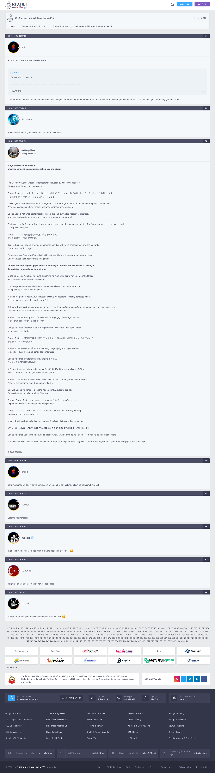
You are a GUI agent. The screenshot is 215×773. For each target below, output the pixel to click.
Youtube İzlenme (176, 726)
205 (63, 638)
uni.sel (25, 47)
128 (176, 631)
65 (178, 628)
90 (45, 631)
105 (93, 631)
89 (42, 631)
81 (19, 631)
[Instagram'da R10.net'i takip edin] (177, 679)
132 (191, 631)
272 (148, 641)
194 (20, 638)
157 (83, 635)
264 (116, 641)
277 (168, 641)
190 (206, 635)
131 (187, 631)
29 (74, 628)
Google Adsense (13, 713)
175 (150, 635)
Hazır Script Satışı (54, 732)
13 (30, 628)
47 (126, 628)
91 (48, 631)
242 (27, 641)
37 (97, 628)
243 (31, 641)
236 (186, 638)
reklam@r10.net (46, 753)
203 (55, 638)
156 (80, 635)
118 (139, 631)
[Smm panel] (159, 660)
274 (156, 641)
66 (180, 628)
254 (76, 641)
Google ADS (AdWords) (16, 738)
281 (183, 641)
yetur (182, 699)
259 (96, 641)
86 (33, 631)
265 (120, 641)
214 (98, 638)
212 (90, 638)
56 (152, 628)
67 (183, 628)
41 (109, 628)
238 (194, 638)
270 (141, 641)
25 (62, 628)
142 (27, 635)
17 (40, 628)
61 (166, 628)
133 (195, 631)
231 (165, 638)
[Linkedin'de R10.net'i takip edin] (197, 679)
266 (125, 641)
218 (113, 638)
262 (108, 641)
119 (142, 631)
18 (43, 628)
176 (154, 635)
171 (136, 635)
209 (79, 638)
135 (202, 631)
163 (106, 635)
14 (32, 628)
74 (203, 628)
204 (59, 638)
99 (71, 631)
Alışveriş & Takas (135, 713)
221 (125, 638)
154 (72, 635)
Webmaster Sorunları (96, 713)
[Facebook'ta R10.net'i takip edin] (204, 679)
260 (100, 641)
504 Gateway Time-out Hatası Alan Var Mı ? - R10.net (17, 5)
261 (104, 641)
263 (112, 641)
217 (109, 638)
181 (172, 635)
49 (131, 628)
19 (45, 628)
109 (108, 631)
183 (180, 635)
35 (91, 628)
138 (12, 635)
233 (173, 638)
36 (94, 628)
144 (35, 635)
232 (169, 638)
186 (191, 635)
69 (189, 628)
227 (149, 638)
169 (129, 635)
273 (152, 641)
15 (35, 628)
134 (199, 631)
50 (134, 628)
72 (197, 628)
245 (39, 641)
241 (206, 638)
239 (198, 638)
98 (68, 631)
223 (133, 638)
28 (71, 628)
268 (133, 641)
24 (59, 628)
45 (120, 628)
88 (39, 631)
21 (51, 628)
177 (157, 635)
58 (157, 628)
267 (128, 641)
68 (186, 628)
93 (53, 631)
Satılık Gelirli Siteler (55, 738)
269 (137, 641)
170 (132, 635)
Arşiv (100, 767)
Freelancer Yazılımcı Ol (56, 726)
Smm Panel (56, 651)
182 (176, 635)
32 (82, 628)
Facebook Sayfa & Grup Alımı (182, 738)
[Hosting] (193, 651)
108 (104, 631)
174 (147, 635)
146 (42, 635)
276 (164, 641)
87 (36, 631)
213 (94, 638)
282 (188, 641)
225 (141, 638)
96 (62, 631)
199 (39, 638)
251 (64, 641)
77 (8, 631)
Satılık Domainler (94, 719)
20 (48, 628)
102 (81, 631)
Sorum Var (91, 738)
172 (139, 635)
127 (172, 631)
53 (143, 628)
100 (74, 631)
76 (208, 628)
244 (35, 641)
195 (24, 638)
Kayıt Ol (202, 4)
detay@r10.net (200, 753)
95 (59, 631)
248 (52, 641)
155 (76, 635)
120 (146, 631)
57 (155, 628)
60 (163, 628)
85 (30, 631)
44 (117, 628)
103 (85, 631)
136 (206, 631)
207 (71, 638)
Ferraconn (27, 119)
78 (11, 631)
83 (25, 631)
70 (192, 628)
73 (200, 628)
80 (16, 631)
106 (96, 631)
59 (160, 628)
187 (195, 635)
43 (114, 628)
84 (27, 631)
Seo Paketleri (11, 667)
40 (106, 628)
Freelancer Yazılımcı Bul (57, 719)
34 (88, 628)
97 (65, 631)
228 (153, 638)
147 (46, 635)
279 (176, 641)
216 (106, 638)
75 (205, 628)
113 (122, 631)
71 (195, 628)
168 (125, 635)
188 (198, 635)
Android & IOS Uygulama (139, 726)
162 (102, 635)
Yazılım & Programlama (56, 713)
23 (56, 628)
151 (61, 635)
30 (77, 628)
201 (47, 638)
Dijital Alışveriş (134, 719)
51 (137, 628)
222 (129, 638)
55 (149, 628)
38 (100, 628)
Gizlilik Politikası (114, 767)
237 (190, 638)
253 (72, 641)
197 (31, 638)
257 (88, 641)
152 (65, 635)
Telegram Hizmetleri (178, 719)
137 (8, 635)
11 (24, 628)
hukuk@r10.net (149, 753)
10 (22, 628)
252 (68, 641)
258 (92, 641)
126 (169, 631)
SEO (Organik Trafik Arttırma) (18, 719)
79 (13, 631)
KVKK (127, 767)
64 (175, 628)
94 (56, 631)
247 (47, 641)
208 (75, 638)
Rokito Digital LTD (37, 767)
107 (100, 631)
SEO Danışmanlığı (13, 732)
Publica (26, 504)
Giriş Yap (184, 4)
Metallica (26, 603)
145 (38, 635)
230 (161, 638)
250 (60, 641)
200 (43, 638)
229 (157, 638)
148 (50, 635)
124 (161, 631)
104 (89, 631)
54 (146, 628)
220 (121, 638)
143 (31, 635)
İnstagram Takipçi (176, 713)
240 (202, 638)
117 (136, 631)
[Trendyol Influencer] (56, 660)
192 (12, 638)
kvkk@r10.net (98, 753)
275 (160, 641)
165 (114, 635)
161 (98, 635)
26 (65, 628)
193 (16, 638)
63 (172, 628)
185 (187, 635)
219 (117, 638)
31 (80, 628)
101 (77, 631)
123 (157, 631)
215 (102, 638)
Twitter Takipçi (175, 732)
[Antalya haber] (21, 660)
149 (53, 635)
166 (117, 635)
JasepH (26, 537)
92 (50, 631)
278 (172, 641)
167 (121, 635)
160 (95, 635)
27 (68, 628)
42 (111, 628)
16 (38, 628)
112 (118, 631)
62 (169, 628)
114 (125, 631)
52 (140, 628)
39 (103, 628)
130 (184, 631)
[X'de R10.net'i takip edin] (183, 679)
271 (144, 641)
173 (143, 635)
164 (110, 635)
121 (150, 631)
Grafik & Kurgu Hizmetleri (98, 732)
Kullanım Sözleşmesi (187, 767)
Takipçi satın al (21, 651)
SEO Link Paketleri (13, 726)
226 (145, 638)
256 (84, 641)
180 (168, 635)
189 (202, 635)
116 (132, 631)
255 (80, 641)
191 (8, 638)
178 (161, 635)
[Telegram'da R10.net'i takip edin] (190, 679)
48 (129, 628)
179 (165, 635)
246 (43, 641)
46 (123, 628)
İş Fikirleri (132, 738)
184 (183, 635)
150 (57, 635)
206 (67, 638)
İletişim (204, 767)
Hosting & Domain (95, 726)
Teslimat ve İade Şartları (145, 767)
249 (56, 641)
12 (27, 628)
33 (85, 628)
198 (35, 638)
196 (27, 638)
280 (180, 641)
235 (182, 638)
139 (16, 635)
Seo (159, 651)
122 (153, 631)
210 (83, 638)
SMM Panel (133, 732)
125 (165, 631)
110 (111, 631)
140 (20, 635)
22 (54, 628)
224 (137, 638)
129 (180, 631)
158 (87, 635)
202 (51, 638)
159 (91, 635)
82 (22, 631)
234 (177, 638)
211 (87, 638)
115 (129, 631)
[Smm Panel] (90, 651)
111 (115, 631)
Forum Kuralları (167, 767)
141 (23, 635)
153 (68, 635)
